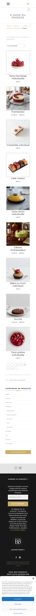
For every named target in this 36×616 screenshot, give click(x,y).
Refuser (18, 604)
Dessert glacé (10, 410)
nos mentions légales (18, 530)
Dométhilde (22, 564)
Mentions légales (18, 613)
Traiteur (7, 394)
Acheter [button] (18, 68)
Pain (6, 435)
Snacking (7, 398)
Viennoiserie (8, 402)
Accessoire (10, 427)
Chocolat (7, 439)
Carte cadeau (9, 443)
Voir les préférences (18, 609)
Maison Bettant (13, 26)
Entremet (9, 419)
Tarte (8, 423)
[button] (33, 578)
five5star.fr (27, 562)
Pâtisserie (17, 28)
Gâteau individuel (11, 415)
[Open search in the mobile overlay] (18, 380)
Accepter (18, 599)
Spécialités (8, 431)
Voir (19, 103)
